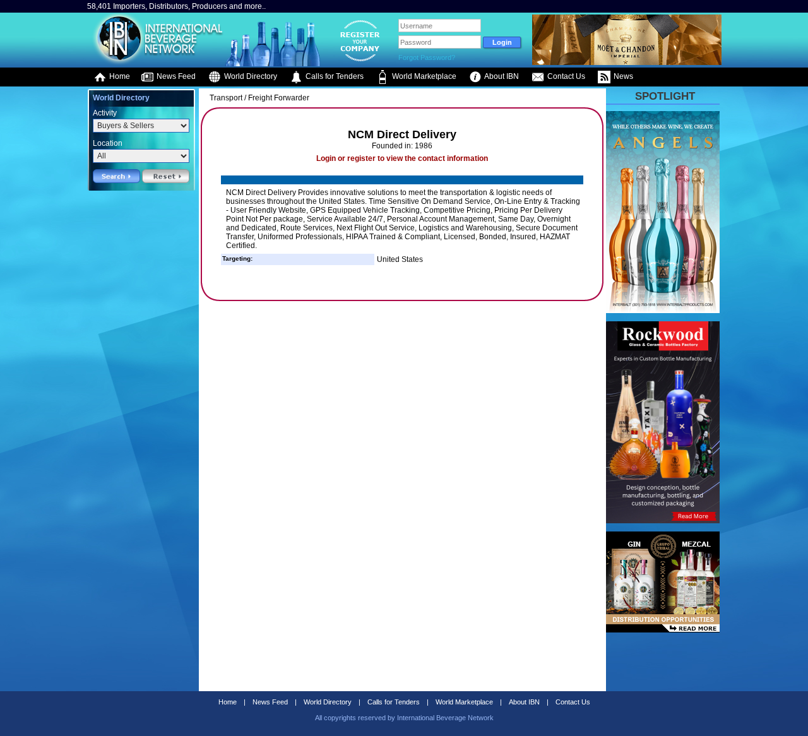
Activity (105, 113)
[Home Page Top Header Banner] (627, 62)
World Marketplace (423, 76)
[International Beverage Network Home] (156, 63)
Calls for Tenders (334, 76)
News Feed (175, 76)
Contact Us (565, 76)
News (622, 76)
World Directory (249, 76)
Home (118, 76)
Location (107, 143)
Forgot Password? (426, 57)
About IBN (501, 76)
